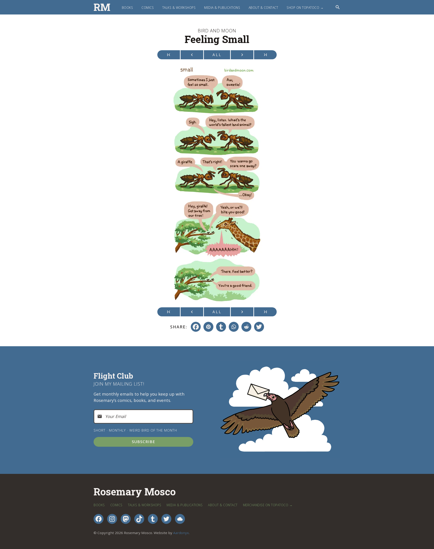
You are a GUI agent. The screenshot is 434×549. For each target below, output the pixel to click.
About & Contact (263, 7)
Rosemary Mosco (135, 491)
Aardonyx (181, 532)
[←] (192, 54)
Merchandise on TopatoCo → (268, 505)
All (217, 54)
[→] (242, 54)
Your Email (115, 416)
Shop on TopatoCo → (305, 7)
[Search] (337, 7)
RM (102, 7)
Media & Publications (222, 7)
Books (127, 7)
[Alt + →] (265, 54)
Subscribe (143, 441)
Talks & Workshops (179, 7)
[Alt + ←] (168, 54)
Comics (148, 7)
